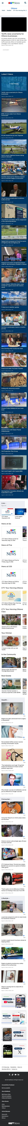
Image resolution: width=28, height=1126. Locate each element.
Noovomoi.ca (5, 1116)
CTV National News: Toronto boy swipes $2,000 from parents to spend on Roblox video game (13, 866)
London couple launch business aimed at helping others (13, 941)
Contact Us (14, 1069)
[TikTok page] (12, 1074)
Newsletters (13, 1067)
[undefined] (11, 533)
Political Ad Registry (6, 1097)
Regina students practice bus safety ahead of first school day (12, 964)
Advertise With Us (6, 1069)
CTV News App (5, 1067)
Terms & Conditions (6, 1096)
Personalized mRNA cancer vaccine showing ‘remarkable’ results (12, 742)
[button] (14, 87)
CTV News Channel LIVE (6, 517)
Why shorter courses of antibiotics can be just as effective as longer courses (13, 790)
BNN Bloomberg (6, 1106)
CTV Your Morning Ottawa (20, 10)
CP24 (3, 1104)
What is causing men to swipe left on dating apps (12, 987)
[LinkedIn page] (18, 1074)
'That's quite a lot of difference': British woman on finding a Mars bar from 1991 (12, 889)
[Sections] (2, 3)
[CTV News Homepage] (14, 3)
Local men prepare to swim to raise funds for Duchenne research (13, 917)
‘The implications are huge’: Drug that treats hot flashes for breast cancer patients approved (12, 766)
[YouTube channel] (15, 1074)
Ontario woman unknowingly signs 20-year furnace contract (13, 841)
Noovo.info (4, 1114)
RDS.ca (3, 1117)
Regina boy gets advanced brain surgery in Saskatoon (13, 719)
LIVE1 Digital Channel (18, 517)
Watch (3, 10)
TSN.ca (3, 1107)
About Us (19, 1067)
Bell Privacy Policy (6, 1094)
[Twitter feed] (9, 1074)
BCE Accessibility (6, 1087)
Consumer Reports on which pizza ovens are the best (13, 818)
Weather (9, 10)
